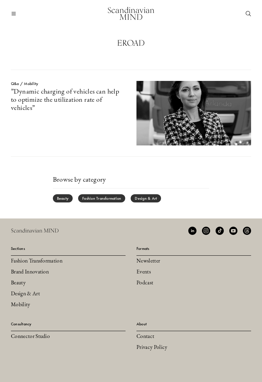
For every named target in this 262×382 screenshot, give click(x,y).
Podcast (144, 283)
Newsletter (148, 261)
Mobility (20, 305)
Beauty (63, 198)
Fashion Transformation (101, 198)
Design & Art (146, 198)
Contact (145, 336)
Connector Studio (30, 336)
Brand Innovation (30, 272)
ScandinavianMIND (131, 13)
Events (143, 272)
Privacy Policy (151, 347)
